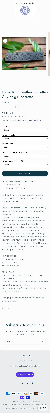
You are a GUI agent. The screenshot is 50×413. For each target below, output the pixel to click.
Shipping (5, 116)
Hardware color (9, 135)
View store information (14, 188)
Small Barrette (8, 144)
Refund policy (16, 405)
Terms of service (41, 405)
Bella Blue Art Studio (24, 402)
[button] (5, 9)
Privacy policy (28, 405)
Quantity (5, 102)
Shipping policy (12, 408)
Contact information (27, 408)
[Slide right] (30, 87)
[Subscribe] (42, 341)
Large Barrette (13, 161)
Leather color (9, 126)
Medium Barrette (14, 152)
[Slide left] (19, 87)
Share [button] (7, 308)
